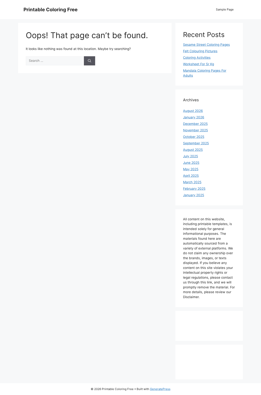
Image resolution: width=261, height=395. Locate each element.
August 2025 (193, 150)
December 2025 (195, 124)
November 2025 (195, 130)
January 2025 (193, 195)
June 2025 (191, 163)
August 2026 (193, 111)
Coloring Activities (197, 58)
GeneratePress (160, 389)
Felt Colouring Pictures (200, 51)
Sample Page (225, 9)
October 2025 (193, 137)
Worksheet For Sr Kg (198, 64)
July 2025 (190, 156)
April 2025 (191, 176)
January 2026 (193, 117)
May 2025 (190, 169)
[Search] (89, 60)
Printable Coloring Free (51, 9)
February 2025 (194, 189)
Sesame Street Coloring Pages (206, 45)
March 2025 (192, 182)
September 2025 (196, 143)
